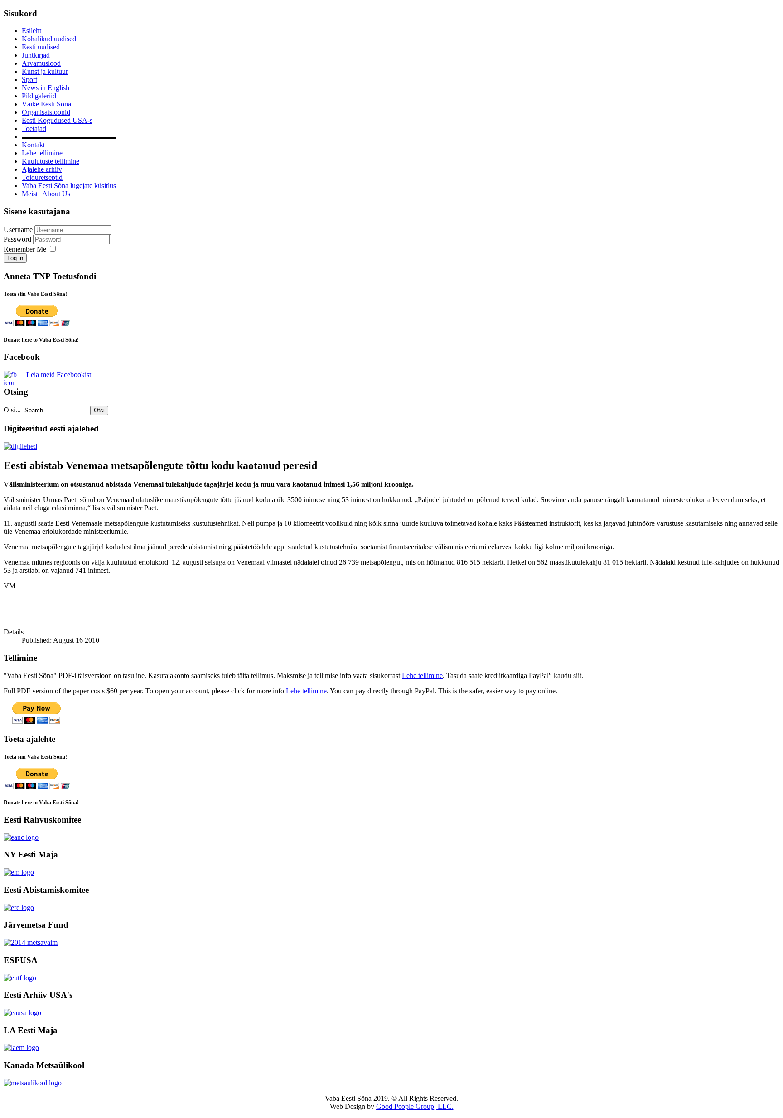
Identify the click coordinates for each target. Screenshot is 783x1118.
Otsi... (12, 410)
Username (18, 229)
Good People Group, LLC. (415, 1106)
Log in (15, 258)
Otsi (99, 410)
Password (18, 239)
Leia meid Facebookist (58, 374)
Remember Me (25, 249)
